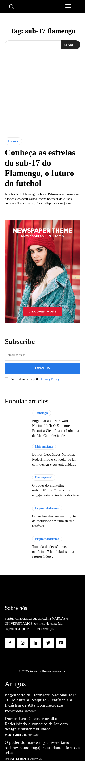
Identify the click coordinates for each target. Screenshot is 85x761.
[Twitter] (48, 643)
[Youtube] (61, 643)
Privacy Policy (50, 379)
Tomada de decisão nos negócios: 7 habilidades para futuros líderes (53, 551)
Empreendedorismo (47, 508)
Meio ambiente (44, 446)
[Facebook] (10, 643)
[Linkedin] (35, 643)
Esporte (13, 141)
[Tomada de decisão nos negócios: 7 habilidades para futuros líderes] (16, 547)
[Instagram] (22, 643)
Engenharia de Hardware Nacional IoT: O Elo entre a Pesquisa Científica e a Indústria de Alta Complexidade (40, 700)
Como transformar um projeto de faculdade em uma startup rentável (54, 521)
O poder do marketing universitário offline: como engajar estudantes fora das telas (56, 490)
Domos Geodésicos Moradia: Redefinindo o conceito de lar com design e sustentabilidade (54, 459)
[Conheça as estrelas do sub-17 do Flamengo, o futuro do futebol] (42, 104)
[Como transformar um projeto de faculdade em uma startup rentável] (16, 516)
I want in (42, 368)
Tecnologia (41, 413)
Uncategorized (43, 477)
